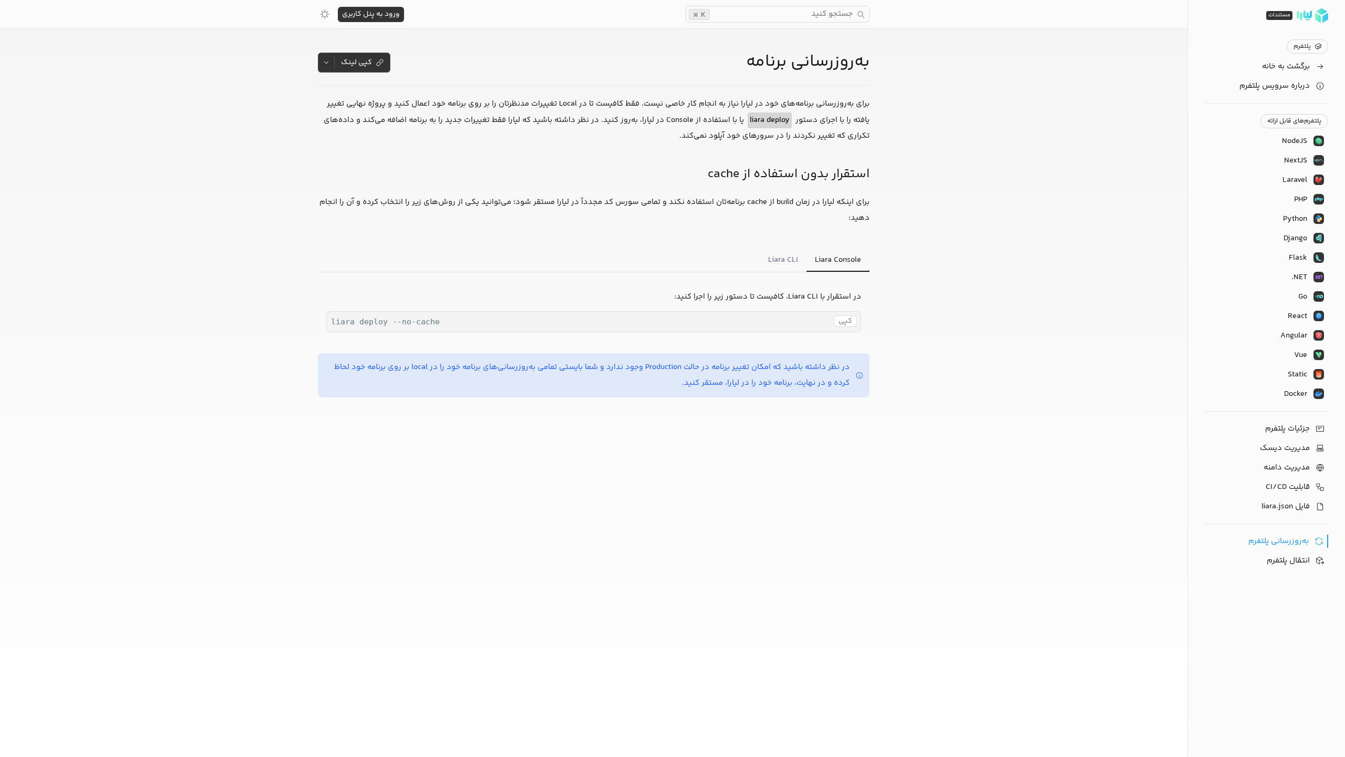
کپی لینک (356, 62)
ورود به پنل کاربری (371, 14)
